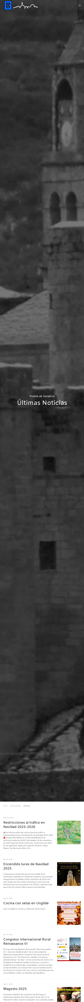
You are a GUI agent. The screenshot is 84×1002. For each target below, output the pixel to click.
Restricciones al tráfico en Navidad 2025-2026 (24, 825)
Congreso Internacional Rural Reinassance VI (27, 941)
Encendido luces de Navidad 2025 (26, 866)
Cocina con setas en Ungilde (26, 903)
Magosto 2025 (15, 989)
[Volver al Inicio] (21, 5)
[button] (80, 5)
